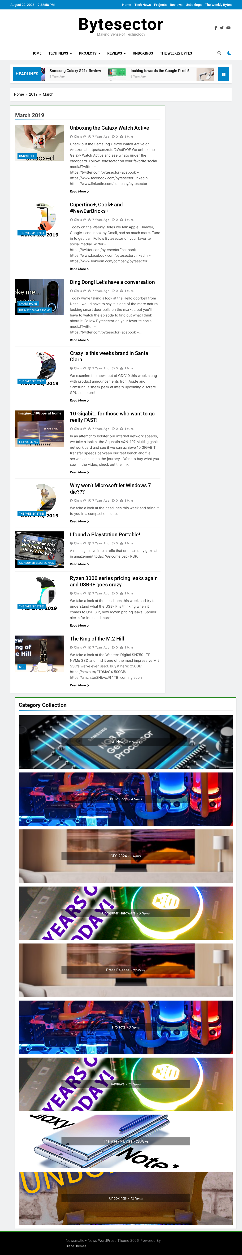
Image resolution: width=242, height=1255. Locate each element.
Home (126, 5)
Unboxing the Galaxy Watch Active (109, 128)
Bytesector (121, 24)
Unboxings (194, 5)
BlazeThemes (76, 1246)
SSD (21, 667)
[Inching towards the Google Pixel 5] (76, 77)
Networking (28, 442)
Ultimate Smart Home (35, 310)
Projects (160, 5)
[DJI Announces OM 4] (164, 77)
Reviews (176, 5)
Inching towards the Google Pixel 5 (118, 70)
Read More (78, 191)
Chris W (80, 136)
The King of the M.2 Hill (97, 639)
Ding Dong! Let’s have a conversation (112, 282)
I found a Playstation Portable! (105, 535)
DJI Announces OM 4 (195, 70)
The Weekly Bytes (218, 5)
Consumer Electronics (36, 563)
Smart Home (28, 304)
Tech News (142, 5)
